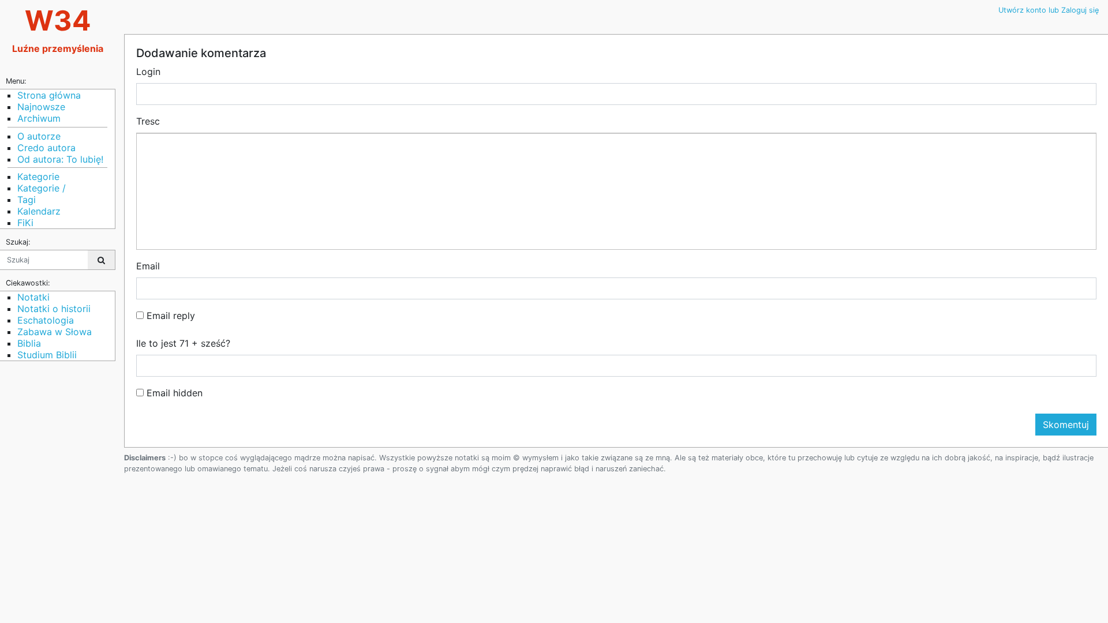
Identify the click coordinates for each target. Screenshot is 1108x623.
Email (148, 266)
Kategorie (38, 176)
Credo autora (46, 147)
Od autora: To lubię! (60, 159)
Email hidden (173, 393)
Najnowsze (41, 106)
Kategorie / (41, 188)
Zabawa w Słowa (54, 331)
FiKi (25, 222)
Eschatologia (45, 320)
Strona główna (49, 95)
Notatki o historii (54, 308)
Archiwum (39, 118)
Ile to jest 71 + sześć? (183, 343)
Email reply (169, 315)
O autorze (39, 136)
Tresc (148, 121)
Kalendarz (39, 211)
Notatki (33, 297)
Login (148, 71)
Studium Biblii (47, 355)
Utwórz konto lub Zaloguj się (1048, 10)
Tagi (26, 199)
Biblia (29, 343)
